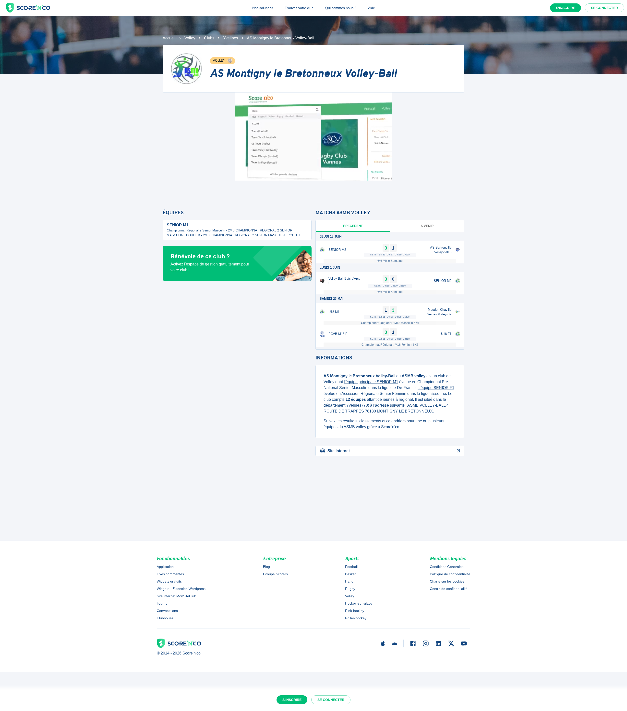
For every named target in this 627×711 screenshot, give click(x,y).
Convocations (167, 611)
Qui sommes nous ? (340, 8)
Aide (371, 8)
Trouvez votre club (299, 8)
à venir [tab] (427, 226)
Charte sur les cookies (447, 581)
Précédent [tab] (353, 226)
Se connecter (604, 8)
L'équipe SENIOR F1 (436, 388)
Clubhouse (165, 618)
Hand (349, 581)
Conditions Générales (446, 567)
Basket (350, 574)
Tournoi (162, 603)
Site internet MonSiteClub (176, 596)
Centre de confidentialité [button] (449, 589)
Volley (189, 38)
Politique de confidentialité (450, 574)
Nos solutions (262, 8)
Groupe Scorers (275, 574)
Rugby (350, 589)
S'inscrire (565, 8)
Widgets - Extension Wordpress (181, 589)
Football (351, 567)
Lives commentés (170, 574)
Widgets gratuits (169, 581)
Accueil (169, 38)
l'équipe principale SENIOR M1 (371, 382)
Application (165, 567)
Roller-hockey (355, 618)
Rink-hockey (354, 611)
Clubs (209, 38)
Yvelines (230, 38)
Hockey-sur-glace (358, 603)
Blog (266, 567)
